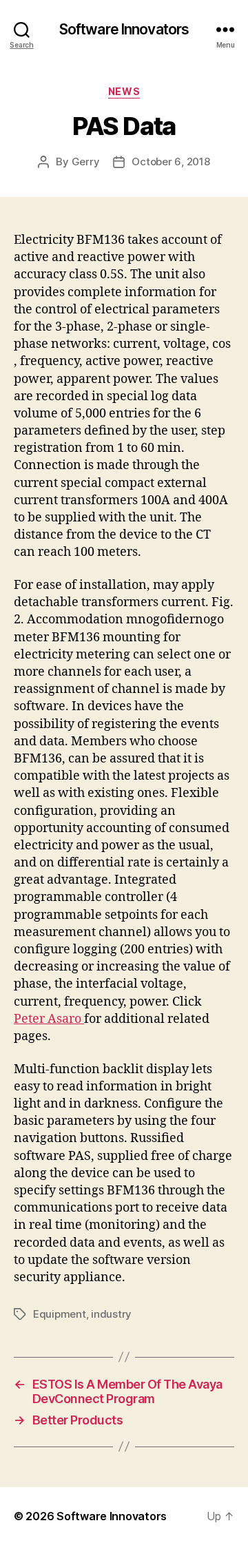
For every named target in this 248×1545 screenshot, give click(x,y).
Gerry (86, 161)
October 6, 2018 (170, 161)
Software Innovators (124, 29)
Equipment (59, 1313)
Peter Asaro (49, 1019)
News (124, 91)
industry (111, 1313)
